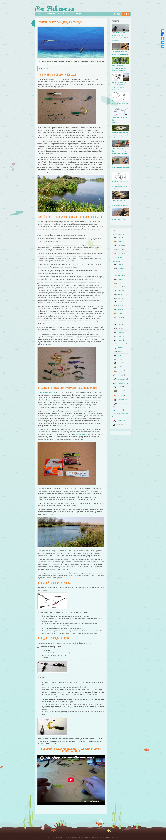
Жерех (120, 283)
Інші (119, 367)
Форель (120, 351)
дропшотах (47, 429)
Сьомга (120, 340)
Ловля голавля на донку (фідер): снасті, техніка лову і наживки (119, 219)
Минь (119, 305)
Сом (119, 328)
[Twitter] (163, 42)
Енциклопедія (121, 379)
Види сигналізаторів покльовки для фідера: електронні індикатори (119, 68)
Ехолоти (120, 391)
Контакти (117, 14)
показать (46, 68)
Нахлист (120, 253)
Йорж (119, 279)
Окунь (119, 309)
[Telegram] (163, 46)
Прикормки (121, 399)
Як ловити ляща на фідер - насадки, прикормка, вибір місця (120, 135)
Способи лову (116, 234)
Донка (119, 249)
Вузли (119, 410)
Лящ (119, 298)
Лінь (119, 302)
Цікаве (119, 424)
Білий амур (121, 268)
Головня (120, 275)
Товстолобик (121, 344)
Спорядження (121, 383)
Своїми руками (121, 420)
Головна (126, 14)
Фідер (119, 237)
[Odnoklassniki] (163, 39)
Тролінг (120, 257)
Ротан (119, 321)
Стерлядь (121, 332)
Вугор (119, 347)
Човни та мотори (123, 403)
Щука (119, 363)
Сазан (119, 324)
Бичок (119, 264)
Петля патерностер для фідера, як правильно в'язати (119, 120)
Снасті (119, 386)
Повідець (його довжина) (46, 392)
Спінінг (120, 241)
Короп (119, 290)
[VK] (163, 31)
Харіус (120, 355)
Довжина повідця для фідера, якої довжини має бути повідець (120, 103)
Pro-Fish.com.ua (54, 8)
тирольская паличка (80, 434)
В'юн (119, 272)
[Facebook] (163, 35)
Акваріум (120, 371)
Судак (119, 336)
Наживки (120, 395)
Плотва (120, 317)
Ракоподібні (120, 375)
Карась (120, 287)
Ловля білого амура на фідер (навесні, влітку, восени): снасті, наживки (119, 151)
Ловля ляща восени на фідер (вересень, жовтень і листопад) (120, 167)
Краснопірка (121, 294)
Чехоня (120, 359)
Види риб (115, 261)
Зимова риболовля (122, 413)
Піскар (120, 313)
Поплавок (121, 245)
